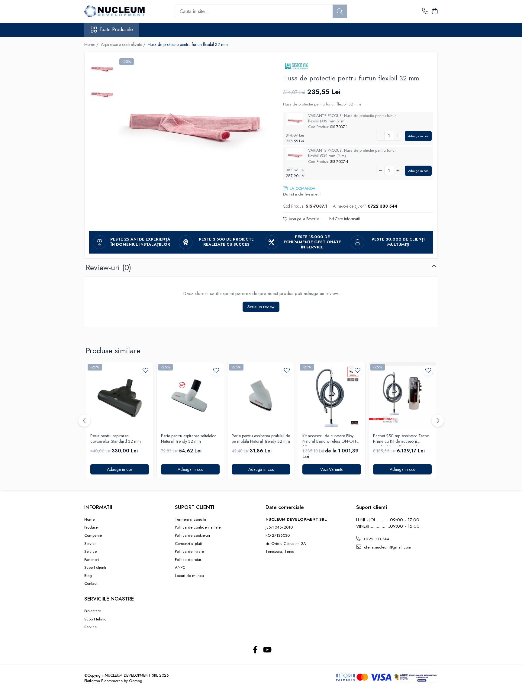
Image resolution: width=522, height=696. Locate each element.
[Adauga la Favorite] (145, 370)
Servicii (90, 543)
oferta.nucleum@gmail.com (387, 547)
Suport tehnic (95, 619)
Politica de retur (188, 559)
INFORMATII (98, 507)
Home (89, 519)
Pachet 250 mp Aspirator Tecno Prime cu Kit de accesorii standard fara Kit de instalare (401, 439)
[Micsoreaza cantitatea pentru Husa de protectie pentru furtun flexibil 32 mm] (380, 136)
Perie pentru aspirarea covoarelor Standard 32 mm (115, 438)
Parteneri (91, 559)
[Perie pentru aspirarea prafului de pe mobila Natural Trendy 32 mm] (261, 395)
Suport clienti (95, 567)
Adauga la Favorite (303, 219)
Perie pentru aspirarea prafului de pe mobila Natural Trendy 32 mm (261, 438)
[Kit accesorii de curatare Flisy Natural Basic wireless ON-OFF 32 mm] (331, 395)
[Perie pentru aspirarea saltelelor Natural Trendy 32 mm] (190, 395)
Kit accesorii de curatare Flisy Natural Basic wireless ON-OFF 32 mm (329, 439)
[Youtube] (267, 650)
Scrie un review (261, 307)
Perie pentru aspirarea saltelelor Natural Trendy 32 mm (188, 438)
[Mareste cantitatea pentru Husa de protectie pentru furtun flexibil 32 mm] (398, 136)
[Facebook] (255, 650)
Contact (90, 583)
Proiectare (92, 611)
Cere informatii (347, 219)
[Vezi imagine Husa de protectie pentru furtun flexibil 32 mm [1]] (101, 92)
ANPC (180, 567)
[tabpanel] (193, 111)
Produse (91, 527)
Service (90, 551)
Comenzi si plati (188, 543)
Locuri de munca (189, 575)
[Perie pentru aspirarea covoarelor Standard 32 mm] (119, 395)
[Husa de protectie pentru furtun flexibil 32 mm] (193, 111)
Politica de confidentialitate (198, 527)
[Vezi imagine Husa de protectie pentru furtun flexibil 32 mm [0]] (101, 66)
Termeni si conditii (190, 519)
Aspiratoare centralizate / (124, 44)
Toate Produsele (116, 29)
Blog (88, 575)
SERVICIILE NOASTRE (109, 598)
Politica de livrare (189, 551)
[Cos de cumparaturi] (434, 11)
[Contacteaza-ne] (425, 11)
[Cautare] (340, 11)
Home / (92, 44)
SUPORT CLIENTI (194, 507)
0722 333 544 (376, 539)
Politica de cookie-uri (192, 535)
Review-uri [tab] (108, 267)
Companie (93, 535)
